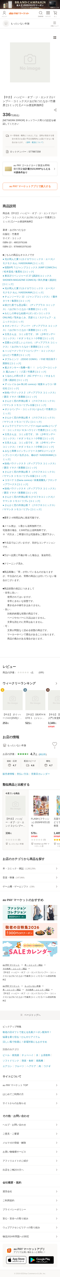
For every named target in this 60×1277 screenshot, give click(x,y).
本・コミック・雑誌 (33, 965)
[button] (55, 110)
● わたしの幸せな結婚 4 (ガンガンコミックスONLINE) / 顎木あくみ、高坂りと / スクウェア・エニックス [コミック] (29, 317)
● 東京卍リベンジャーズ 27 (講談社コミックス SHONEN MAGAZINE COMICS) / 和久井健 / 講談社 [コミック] (29, 279)
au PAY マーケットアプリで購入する (30, 186)
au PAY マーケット (11, 965)
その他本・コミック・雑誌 (15, 969)
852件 (43, 754)
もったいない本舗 (32, 986)
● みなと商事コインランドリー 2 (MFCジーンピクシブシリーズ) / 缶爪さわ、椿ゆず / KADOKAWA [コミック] (29, 455)
